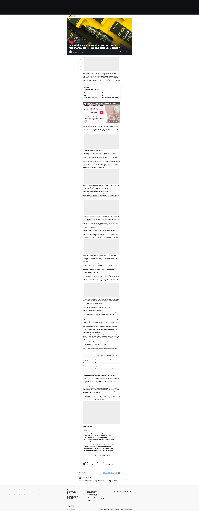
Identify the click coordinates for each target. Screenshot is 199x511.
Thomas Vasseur (88, 477)
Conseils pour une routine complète (91, 97)
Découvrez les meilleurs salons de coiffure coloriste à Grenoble (95, 437)
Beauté (71, 42)
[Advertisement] (99, 7)
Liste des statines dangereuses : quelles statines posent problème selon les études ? (99, 439)
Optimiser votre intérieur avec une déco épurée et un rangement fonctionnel (92, 491)
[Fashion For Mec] (71, 16)
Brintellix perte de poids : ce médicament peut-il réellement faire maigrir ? (97, 441)
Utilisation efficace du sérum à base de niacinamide (109, 93)
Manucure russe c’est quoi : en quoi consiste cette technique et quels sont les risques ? (99, 452)
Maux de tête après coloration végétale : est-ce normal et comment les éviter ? (98, 444)
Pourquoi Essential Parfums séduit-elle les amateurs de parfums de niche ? (97, 435)
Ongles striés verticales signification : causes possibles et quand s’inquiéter (97, 446)
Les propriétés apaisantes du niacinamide (92, 89)
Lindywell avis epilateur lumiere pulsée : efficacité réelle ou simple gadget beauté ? (98, 450)
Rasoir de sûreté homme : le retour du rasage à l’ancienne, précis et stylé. (97, 453)
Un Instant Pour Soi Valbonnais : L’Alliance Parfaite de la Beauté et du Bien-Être (98, 455)
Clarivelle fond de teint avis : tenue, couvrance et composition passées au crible (98, 448)
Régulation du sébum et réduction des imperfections (109, 90)
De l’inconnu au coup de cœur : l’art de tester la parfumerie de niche (95, 433)
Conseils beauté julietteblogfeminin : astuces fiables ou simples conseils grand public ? (99, 442)
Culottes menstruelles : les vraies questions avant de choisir (92, 499)
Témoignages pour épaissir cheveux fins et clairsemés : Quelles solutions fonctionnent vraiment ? (101, 432)
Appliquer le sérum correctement (90, 95)
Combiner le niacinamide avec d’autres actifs (111, 95)
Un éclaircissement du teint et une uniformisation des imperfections (90, 93)
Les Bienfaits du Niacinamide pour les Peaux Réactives (110, 98)
